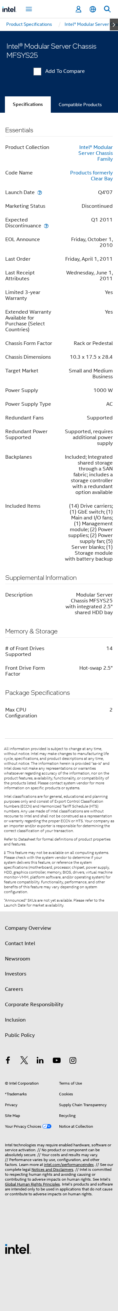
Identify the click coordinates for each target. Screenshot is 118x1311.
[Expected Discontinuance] (46, 225)
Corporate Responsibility (34, 1004)
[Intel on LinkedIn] (40, 1061)
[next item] (114, 24)
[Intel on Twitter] (24, 1061)
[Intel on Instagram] (72, 1061)
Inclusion (15, 1020)
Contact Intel (20, 943)
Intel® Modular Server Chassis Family (95, 153)
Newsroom (17, 959)
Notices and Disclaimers (52, 1169)
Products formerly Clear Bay (91, 176)
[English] (93, 9)
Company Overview (28, 928)
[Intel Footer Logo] (18, 1248)
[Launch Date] (39, 192)
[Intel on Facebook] (7, 1061)
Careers (14, 989)
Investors (15, 974)
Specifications (28, 104)
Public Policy (20, 1035)
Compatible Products (80, 104)
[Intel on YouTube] (56, 1061)
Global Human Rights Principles (32, 1184)
